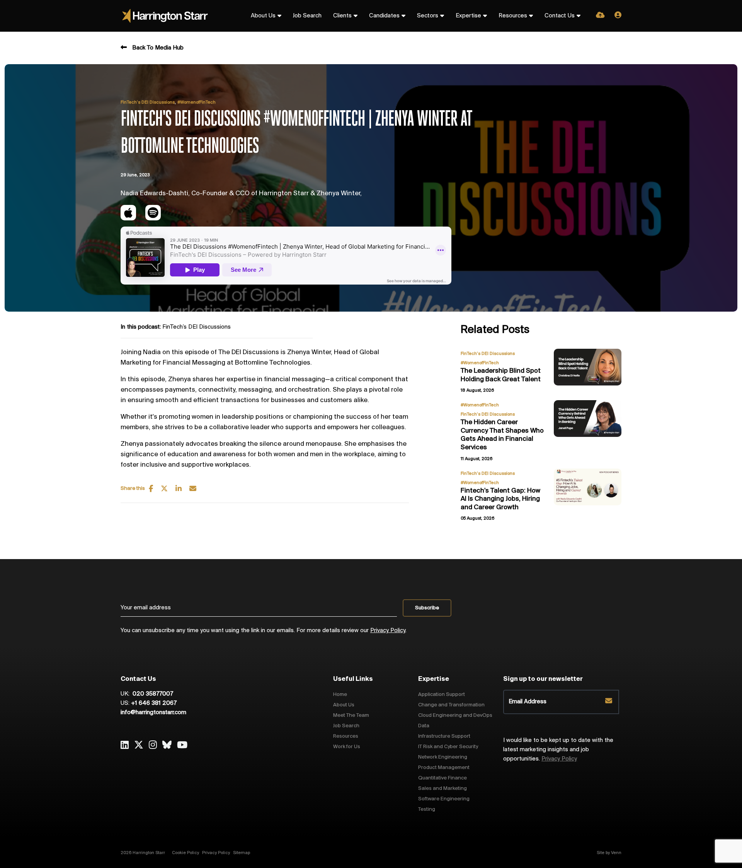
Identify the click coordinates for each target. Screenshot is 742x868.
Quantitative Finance (442, 778)
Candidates (384, 16)
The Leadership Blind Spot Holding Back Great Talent (501, 375)
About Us (263, 16)
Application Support (441, 694)
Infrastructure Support (444, 736)
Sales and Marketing (442, 788)
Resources (513, 16)
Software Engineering (444, 799)
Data (423, 726)
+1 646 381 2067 (154, 703)
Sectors (427, 16)
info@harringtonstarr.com (153, 712)
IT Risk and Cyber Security (448, 747)
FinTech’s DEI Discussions (148, 102)
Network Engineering (442, 757)
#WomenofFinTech (196, 102)
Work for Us (346, 747)
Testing (426, 809)
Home (340, 694)
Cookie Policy (185, 853)
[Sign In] (617, 15)
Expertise (468, 16)
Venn (616, 853)
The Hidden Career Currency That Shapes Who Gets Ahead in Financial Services (502, 435)
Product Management (444, 768)
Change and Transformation (451, 705)
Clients (342, 16)
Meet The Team (351, 715)
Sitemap (241, 853)
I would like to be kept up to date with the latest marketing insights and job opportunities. (558, 749)
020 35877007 (152, 694)
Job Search (307, 16)
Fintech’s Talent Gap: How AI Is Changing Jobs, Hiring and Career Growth (500, 499)
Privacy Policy (387, 631)
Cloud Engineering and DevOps (455, 715)
